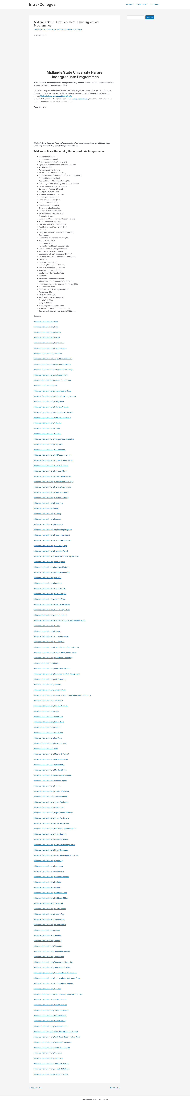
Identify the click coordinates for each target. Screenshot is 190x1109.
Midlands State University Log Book (48, 738)
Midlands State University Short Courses (50, 909)
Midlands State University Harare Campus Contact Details (56, 647)
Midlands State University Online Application (51, 802)
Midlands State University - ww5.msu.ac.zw (52, 29)
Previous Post (35, 1088)
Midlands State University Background (49, 401)
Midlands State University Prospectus (48, 866)
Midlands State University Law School (48, 733)
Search (150, 17)
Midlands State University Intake (46, 663)
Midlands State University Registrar (47, 882)
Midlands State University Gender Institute (50, 615)
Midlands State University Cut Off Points (49, 450)
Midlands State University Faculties (47, 578)
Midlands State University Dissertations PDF (51, 492)
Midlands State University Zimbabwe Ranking (51, 1063)
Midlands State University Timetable (48, 946)
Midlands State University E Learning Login (50, 546)
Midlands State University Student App (49, 914)
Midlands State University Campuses (48, 444)
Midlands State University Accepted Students (51, 1069)
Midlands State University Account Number (50, 797)
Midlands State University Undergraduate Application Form (57, 978)
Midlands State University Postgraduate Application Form (56, 855)
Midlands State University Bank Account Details (52, 418)
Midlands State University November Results (51, 791)
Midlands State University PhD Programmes (51, 839)
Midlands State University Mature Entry (49, 764)
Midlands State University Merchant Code (50, 770)
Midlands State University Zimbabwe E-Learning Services (56, 556)
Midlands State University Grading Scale (49, 599)
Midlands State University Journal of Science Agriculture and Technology (62, 695)
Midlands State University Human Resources (51, 636)
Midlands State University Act (45, 385)
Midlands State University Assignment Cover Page (53, 369)
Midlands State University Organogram (49, 807)
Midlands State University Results (47, 887)
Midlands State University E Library (47, 514)
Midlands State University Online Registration (51, 823)
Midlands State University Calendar (47, 423)
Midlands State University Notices (47, 786)
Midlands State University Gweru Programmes (52, 604)
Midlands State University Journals (47, 684)
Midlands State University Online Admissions (51, 818)
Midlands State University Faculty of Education (52, 572)
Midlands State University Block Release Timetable (54, 412)
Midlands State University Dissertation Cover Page (53, 482)
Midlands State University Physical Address (51, 850)
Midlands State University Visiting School (50, 999)
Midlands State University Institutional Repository (53, 658)
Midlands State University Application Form (50, 375)
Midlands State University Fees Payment (49, 562)
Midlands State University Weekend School (50, 1026)
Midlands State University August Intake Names (52, 364)
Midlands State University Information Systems (52, 668)
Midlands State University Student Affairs (50, 925)
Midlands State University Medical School (50, 743)
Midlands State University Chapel (47, 428)
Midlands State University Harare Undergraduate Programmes (58, 994)
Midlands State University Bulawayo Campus (51, 407)
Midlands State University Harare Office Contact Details (55, 652)
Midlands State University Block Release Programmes (55, 396)
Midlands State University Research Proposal (51, 877)
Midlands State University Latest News (49, 722)
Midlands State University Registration (49, 871)
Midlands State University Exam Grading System (52, 540)
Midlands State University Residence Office (51, 898)
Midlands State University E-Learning (48, 503)
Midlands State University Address (47, 332)
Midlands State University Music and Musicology (53, 775)
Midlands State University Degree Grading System (53, 460)
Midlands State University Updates (47, 989)
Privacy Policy (142, 4)
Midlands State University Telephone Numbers (52, 951)
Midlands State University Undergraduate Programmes (55, 973)
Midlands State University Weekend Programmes (53, 1042)
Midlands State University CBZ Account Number (52, 455)
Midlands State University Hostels (47, 626)
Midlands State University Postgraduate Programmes (54, 845)
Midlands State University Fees (46, 321)
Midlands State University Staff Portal (48, 903)
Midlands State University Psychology (48, 861)
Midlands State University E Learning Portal (51, 551)
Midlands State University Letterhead (48, 717)
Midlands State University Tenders (47, 935)
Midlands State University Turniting (47, 941)
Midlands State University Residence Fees (50, 893)
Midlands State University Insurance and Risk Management (57, 674)
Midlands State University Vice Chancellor (50, 1005)
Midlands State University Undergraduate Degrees (53, 983)
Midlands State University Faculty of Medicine (51, 567)
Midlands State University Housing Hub (49, 642)
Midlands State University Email (46, 508)
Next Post (115, 1088)
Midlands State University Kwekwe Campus (51, 706)
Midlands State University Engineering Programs (53, 530)
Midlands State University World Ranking (50, 1021)
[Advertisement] (74, 52)
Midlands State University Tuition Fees (49, 957)
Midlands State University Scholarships (49, 919)
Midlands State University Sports (47, 930)
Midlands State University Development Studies (52, 476)
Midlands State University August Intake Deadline (53, 359)
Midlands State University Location (47, 727)
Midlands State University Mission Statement (51, 754)
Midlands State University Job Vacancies (49, 679)
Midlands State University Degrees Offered (50, 471)
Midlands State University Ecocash (47, 519)
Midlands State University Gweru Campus (50, 594)
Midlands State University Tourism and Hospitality (53, 962)
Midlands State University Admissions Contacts (52, 380)
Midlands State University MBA (46, 749)
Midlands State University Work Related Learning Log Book (57, 1037)
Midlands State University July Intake (48, 700)
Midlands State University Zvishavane (48, 1058)
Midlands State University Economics (48, 524)
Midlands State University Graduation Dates (51, 1074)
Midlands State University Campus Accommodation (54, 439)
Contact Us (155, 4)
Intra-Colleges (42, 4)
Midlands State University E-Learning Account (52, 535)
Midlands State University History (47, 631)
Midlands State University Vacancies (48, 354)
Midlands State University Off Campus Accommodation (55, 829)
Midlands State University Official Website (50, 1015)
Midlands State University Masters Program (51, 759)
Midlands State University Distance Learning (51, 498)
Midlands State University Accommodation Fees (52, 391)
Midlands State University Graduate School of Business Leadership (60, 620)
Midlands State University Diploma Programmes (52, 487)
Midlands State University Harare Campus (50, 348)
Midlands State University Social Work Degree (52, 1047)
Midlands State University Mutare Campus (50, 781)
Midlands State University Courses (47, 434)
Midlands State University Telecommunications (52, 967)
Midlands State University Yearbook (48, 1053)
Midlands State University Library (47, 337)
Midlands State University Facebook (48, 583)
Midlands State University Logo (46, 327)
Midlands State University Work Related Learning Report (56, 1031)
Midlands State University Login (46, 711)
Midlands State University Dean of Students (51, 466)
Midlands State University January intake (50, 690)
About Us (129, 4)
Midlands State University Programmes (49, 343)
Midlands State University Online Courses (50, 834)
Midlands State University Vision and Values (51, 1010)
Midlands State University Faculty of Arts (50, 588)
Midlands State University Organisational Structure (53, 813)
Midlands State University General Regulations (52, 610)
